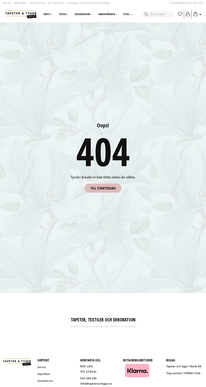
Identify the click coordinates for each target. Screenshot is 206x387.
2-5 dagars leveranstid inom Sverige (88, 3)
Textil (63, 14)
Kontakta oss (37, 3)
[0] (180, 14)
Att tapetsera (56, 3)
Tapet (46, 14)
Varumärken (106, 14)
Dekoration (82, 14)
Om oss (7, 3)
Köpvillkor (20, 3)
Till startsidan (103, 188)
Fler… (127, 14)
